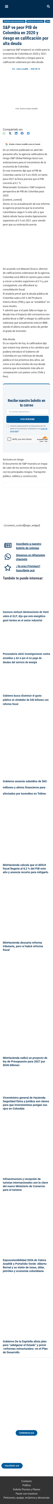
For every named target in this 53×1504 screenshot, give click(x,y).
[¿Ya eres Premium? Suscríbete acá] (7, 567)
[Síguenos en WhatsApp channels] (7, 556)
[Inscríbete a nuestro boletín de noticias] (7, 545)
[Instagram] (24, 1390)
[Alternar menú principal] (6, 6)
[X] (10, 133)
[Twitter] (13, 1390)
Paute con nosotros (26, 1493)
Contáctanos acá (26, 1433)
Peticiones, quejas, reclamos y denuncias (26, 1497)
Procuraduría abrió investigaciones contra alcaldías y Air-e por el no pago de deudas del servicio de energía (26, 658)
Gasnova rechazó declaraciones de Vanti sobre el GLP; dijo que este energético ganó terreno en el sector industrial (26, 616)
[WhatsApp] (4, 133)
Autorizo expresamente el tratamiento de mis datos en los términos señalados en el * (28, 428)
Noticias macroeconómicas (14, 21)
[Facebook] (22, 133)
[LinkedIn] (16, 133)
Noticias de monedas (35, 21)
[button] (48, 7)
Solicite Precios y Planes (26, 1489)
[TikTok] (29, 1390)
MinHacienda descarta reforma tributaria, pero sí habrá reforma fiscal (23, 946)
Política (26, 1485)
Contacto (26, 1481)
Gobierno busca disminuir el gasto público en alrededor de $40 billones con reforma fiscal (26, 700)
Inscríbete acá (12, 1465)
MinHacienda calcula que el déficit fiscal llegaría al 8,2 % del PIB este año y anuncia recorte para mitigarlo (25, 868)
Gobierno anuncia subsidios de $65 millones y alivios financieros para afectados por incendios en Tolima (25, 787)
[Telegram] (28, 133)
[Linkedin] (18, 1390)
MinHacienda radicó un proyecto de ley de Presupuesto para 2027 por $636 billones (25, 1061)
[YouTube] (34, 1390)
